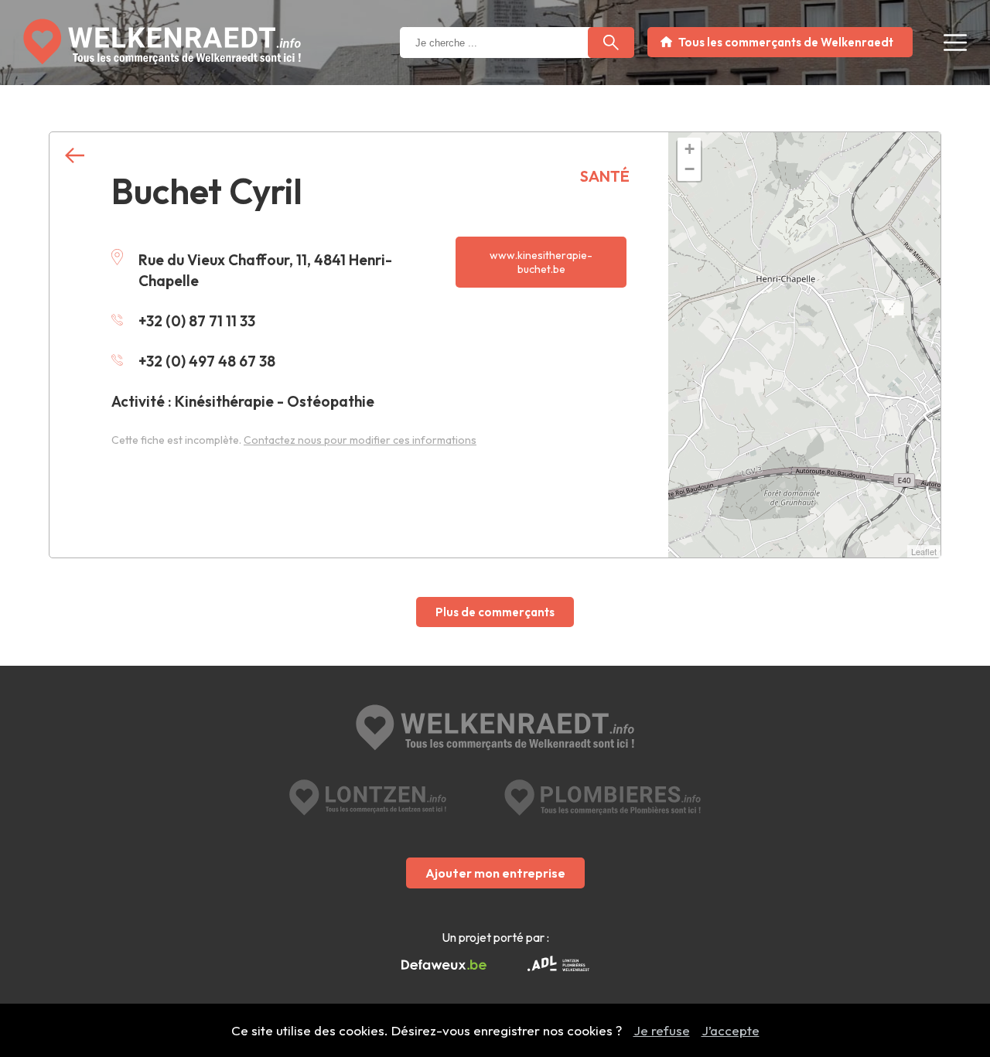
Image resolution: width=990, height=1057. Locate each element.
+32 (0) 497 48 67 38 (206, 361)
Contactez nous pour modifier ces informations (360, 440)
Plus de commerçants (495, 612)
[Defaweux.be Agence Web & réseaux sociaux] (443, 965)
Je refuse (661, 1030)
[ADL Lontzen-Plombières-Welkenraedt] (558, 965)
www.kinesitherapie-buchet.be (541, 262)
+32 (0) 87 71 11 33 (196, 321)
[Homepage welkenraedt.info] (162, 42)
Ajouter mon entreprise (495, 873)
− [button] (689, 169)
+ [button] (689, 149)
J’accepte (731, 1030)
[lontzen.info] (367, 797)
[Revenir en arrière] (74, 156)
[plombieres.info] (602, 797)
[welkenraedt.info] (495, 729)
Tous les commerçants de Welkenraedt (785, 42)
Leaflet (924, 551)
